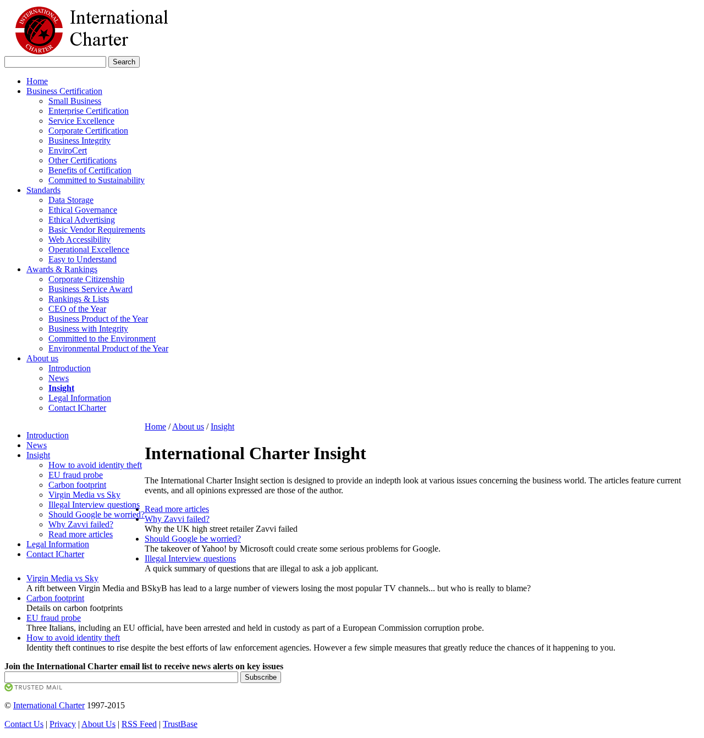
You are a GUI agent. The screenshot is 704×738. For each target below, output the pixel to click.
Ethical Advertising (81, 219)
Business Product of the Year (98, 318)
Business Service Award (90, 289)
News (58, 378)
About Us (98, 724)
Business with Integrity (88, 328)
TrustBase (180, 724)
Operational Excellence (88, 249)
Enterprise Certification (88, 110)
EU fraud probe (75, 475)
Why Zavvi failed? (80, 524)
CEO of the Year (77, 308)
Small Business (74, 101)
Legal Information (79, 398)
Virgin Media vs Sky (84, 494)
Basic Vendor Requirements (96, 229)
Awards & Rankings (61, 269)
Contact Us (23, 724)
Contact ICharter (77, 407)
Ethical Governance (82, 209)
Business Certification (64, 91)
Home (37, 81)
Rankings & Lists (78, 299)
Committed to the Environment (102, 338)
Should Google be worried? (96, 514)
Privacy (63, 724)
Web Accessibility (79, 239)
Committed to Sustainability (96, 180)
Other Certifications (82, 160)
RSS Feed (139, 724)
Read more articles (80, 534)
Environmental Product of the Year (108, 348)
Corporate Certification (88, 130)
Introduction (69, 368)
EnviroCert (67, 150)
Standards (43, 190)
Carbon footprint (77, 484)
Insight (38, 455)
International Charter (49, 705)
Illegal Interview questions (94, 504)
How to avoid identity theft (95, 465)
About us (42, 358)
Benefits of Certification (89, 170)
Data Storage (71, 200)
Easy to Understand (82, 259)
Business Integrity (79, 140)
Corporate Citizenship (86, 279)
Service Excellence (81, 120)
